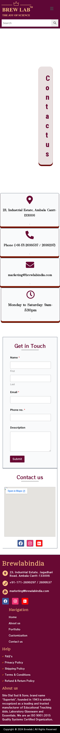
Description (17, 427)
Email (14, 392)
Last (12, 384)
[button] (52, 9)
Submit (17, 459)
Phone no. (17, 409)
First (12, 371)
